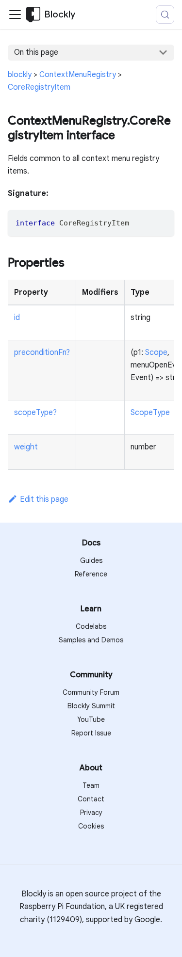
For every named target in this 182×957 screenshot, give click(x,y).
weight (26, 447)
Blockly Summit (91, 706)
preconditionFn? (42, 352)
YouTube (91, 719)
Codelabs (91, 626)
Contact (91, 799)
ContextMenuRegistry (77, 75)
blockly (20, 75)
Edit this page (44, 499)
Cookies (91, 826)
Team (91, 785)
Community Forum (91, 692)
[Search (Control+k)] (165, 14)
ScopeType (150, 412)
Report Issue (91, 733)
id (17, 317)
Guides (91, 560)
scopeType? (35, 412)
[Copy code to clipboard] (162, 222)
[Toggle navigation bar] (15, 14)
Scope (156, 352)
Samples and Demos (91, 640)
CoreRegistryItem (39, 87)
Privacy (91, 812)
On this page (36, 52)
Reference (91, 574)
